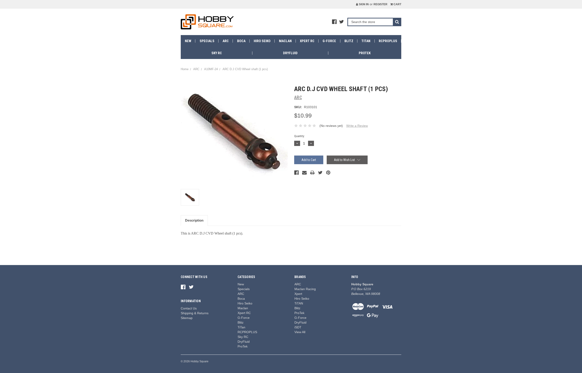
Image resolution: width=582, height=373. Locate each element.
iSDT (297, 327)
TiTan (365, 41)
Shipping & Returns (194, 313)
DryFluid (290, 53)
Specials (207, 41)
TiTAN (298, 303)
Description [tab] (194, 220)
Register (380, 4)
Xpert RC (307, 41)
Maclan (285, 41)
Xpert (298, 294)
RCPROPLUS (388, 41)
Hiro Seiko (262, 41)
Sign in (363, 4)
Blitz (348, 41)
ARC (226, 41)
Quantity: (299, 136)
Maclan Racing (305, 289)
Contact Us (189, 308)
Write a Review (357, 126)
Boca (241, 41)
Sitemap (187, 318)
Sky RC (216, 53)
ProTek (365, 53)
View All (299, 332)
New (188, 41)
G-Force (329, 41)
